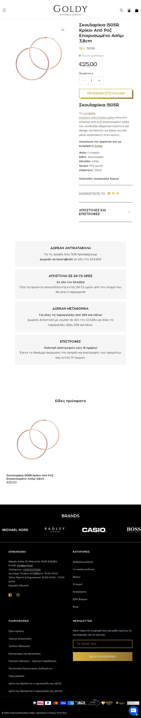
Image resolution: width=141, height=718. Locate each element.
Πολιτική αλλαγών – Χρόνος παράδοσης (32, 661)
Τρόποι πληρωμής (19, 646)
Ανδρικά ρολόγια (83, 562)
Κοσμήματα (79, 591)
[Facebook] (109, 193)
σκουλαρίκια (99, 117)
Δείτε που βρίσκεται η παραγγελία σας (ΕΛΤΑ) (36, 691)
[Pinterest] (113, 193)
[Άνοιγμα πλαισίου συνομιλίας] (133, 711)
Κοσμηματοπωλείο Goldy (22, 713)
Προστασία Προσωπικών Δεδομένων (31, 668)
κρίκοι (111, 117)
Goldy (98, 146)
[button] (4, 10)
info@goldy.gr (25, 565)
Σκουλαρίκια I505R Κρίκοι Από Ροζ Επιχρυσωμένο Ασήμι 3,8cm (30, 477)
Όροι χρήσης (16, 631)
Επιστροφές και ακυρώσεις (25, 653)
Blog (75, 606)
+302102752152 (32, 569)
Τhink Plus (61, 713)
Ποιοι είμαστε (16, 676)
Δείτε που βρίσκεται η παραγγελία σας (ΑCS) (35, 683)
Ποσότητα (86, 73)
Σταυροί (77, 584)
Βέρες (76, 577)
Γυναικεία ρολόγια (83, 569)
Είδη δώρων (80, 599)
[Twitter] (117, 193)
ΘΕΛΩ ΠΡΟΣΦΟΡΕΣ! (102, 656)
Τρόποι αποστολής (20, 638)
